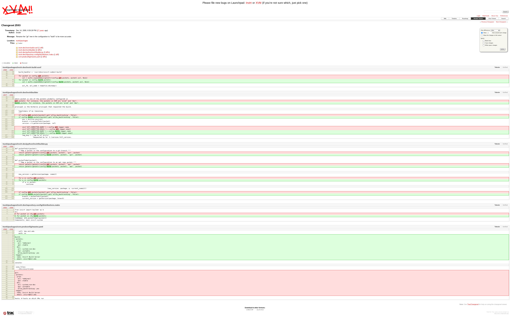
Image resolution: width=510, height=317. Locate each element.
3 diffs (46, 52)
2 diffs (38, 50)
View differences (485, 30)
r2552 (5, 207)
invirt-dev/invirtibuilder (27, 50)
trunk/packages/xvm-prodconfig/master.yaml (23, 227)
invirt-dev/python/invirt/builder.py (31, 52)
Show (484, 32)
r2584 (5, 70)
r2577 (5, 95)
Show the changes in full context (492, 35)
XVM (258, 2)
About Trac (494, 15)
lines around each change (499, 32)
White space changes (491, 45)
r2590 (5, 229)
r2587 (5, 146)
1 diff (41, 48)
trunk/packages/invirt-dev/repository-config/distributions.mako (31, 205)
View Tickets (492, 18)
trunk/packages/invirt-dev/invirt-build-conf (22, 67)
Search (503, 18)
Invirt (249, 2)
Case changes (489, 43)
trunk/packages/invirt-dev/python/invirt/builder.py (25, 144)
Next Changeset (501, 22)
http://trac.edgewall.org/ (501, 313)
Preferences (504, 15)
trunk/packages (22, 41)
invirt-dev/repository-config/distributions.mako (36, 54)
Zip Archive (260, 309)
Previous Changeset (487, 22)
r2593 (11, 70)
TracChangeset (473, 304)
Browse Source (478, 18)
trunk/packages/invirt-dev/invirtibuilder (20, 92)
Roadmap (465, 18)
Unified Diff (249, 309)
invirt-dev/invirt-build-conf (28, 48)
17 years (40, 30)
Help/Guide (485, 15)
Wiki (445, 18)
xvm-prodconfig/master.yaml (29, 57)
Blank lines (488, 40)
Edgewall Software (26, 313)
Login (478, 15)
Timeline (454, 18)
